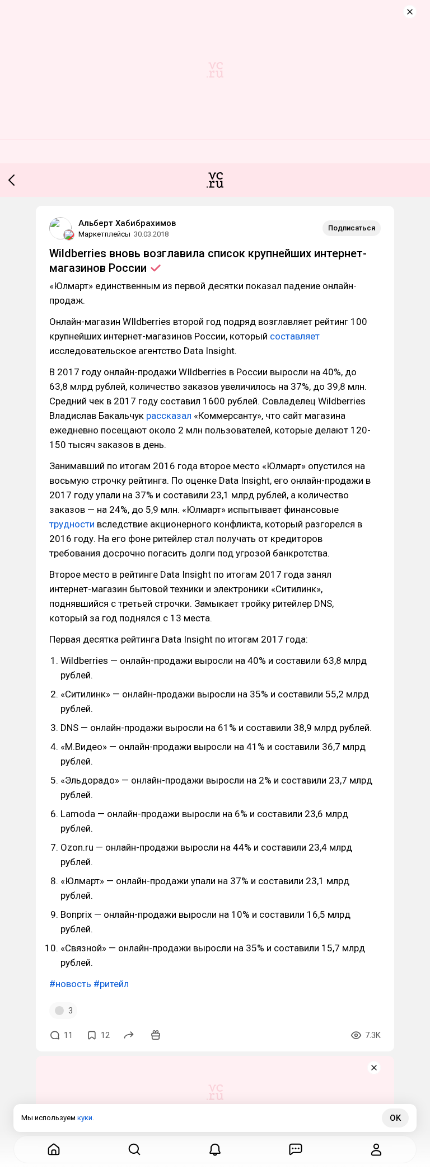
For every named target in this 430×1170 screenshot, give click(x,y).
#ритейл (111, 983)
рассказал (168, 415)
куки (84, 1118)
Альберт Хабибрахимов (127, 223)
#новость (70, 983)
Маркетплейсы (104, 234)
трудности (72, 524)
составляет (295, 336)
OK (395, 1118)
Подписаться (351, 228)
